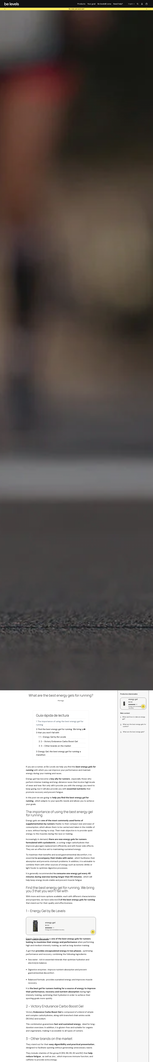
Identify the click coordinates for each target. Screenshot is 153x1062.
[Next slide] (146, 9)
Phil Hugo (61, 701)
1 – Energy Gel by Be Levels (53, 737)
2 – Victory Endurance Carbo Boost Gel (59, 741)
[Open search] (137, 4)
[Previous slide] (5, 9)
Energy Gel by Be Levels (37, 938)
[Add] (93, 932)
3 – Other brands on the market (56, 746)
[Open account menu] (142, 4)
